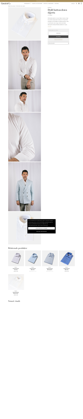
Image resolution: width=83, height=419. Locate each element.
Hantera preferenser (41, 231)
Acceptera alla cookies (41, 228)
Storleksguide (51, 43)
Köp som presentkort (58, 39)
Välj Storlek (58, 33)
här (47, 225)
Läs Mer (49, 26)
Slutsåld (58, 36)
